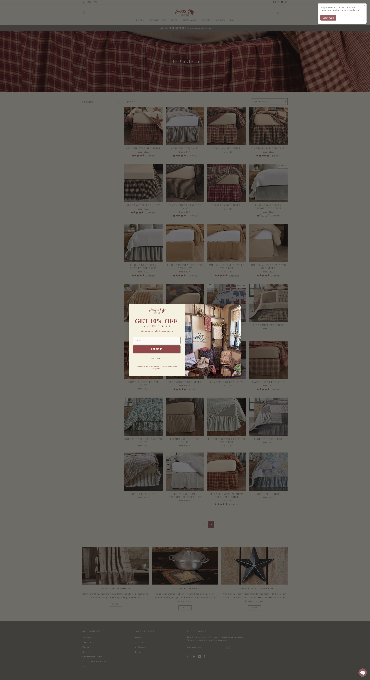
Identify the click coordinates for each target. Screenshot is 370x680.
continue (156, 349)
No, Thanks (157, 358)
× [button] (364, 6)
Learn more (328, 17)
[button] (362, 672)
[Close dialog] (237, 307)
